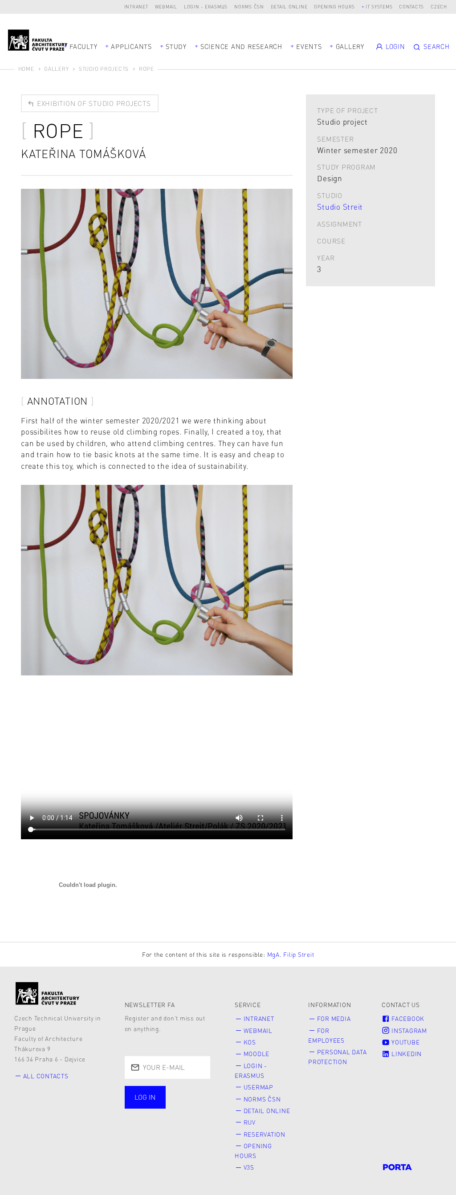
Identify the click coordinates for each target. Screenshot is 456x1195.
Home (26, 68)
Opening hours (334, 6)
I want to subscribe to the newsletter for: (162, 1103)
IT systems (379, 6)
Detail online (289, 6)
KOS (250, 1042)
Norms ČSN (249, 6)
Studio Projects (104, 68)
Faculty (83, 46)
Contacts (411, 6)
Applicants (131, 46)
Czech (439, 6)
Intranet (136, 6)
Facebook (407, 1018)
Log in (144, 1097)
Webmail (166, 6)
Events (309, 46)
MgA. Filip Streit (290, 954)
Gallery (350, 46)
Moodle (257, 1053)
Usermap (258, 1087)
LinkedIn (406, 1053)
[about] (47, 993)
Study (176, 46)
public (149, 1126)
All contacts (46, 1076)
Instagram (408, 1030)
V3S (249, 1167)
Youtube (404, 1042)
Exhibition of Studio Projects (93, 103)
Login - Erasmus (206, 6)
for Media (334, 1018)
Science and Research (241, 46)
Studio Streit (340, 206)
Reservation (264, 1134)
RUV (250, 1122)
